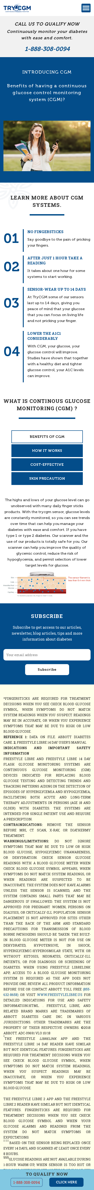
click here (66, 1182)
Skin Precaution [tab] (47, 478)
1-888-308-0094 (47, 49)
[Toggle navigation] (86, 8)
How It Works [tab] (47, 450)
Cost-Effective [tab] (47, 464)
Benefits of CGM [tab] (47, 436)
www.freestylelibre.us (59, 995)
